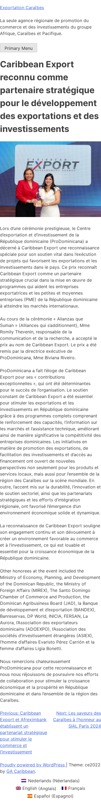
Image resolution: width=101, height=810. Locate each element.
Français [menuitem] (76, 788)
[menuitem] (50, 780)
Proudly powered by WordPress (33, 764)
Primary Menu (19, 48)
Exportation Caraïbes (22, 7)
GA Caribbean (20, 771)
